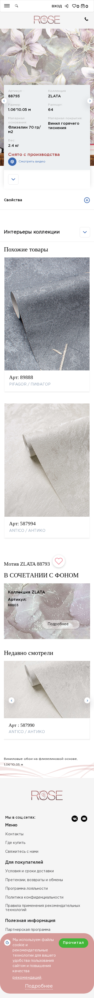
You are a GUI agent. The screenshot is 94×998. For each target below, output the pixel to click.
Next (90, 101)
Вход (57, 6)
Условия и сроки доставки (29, 871)
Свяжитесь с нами (21, 851)
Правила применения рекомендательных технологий (42, 908)
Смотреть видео (32, 161)
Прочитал (73, 942)
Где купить (15, 842)
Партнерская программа (27, 929)
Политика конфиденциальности (34, 897)
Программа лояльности (26, 888)
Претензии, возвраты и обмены (34, 880)
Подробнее (58, 624)
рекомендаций (27, 977)
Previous (4, 101)
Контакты (14, 834)
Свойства (13, 200)
